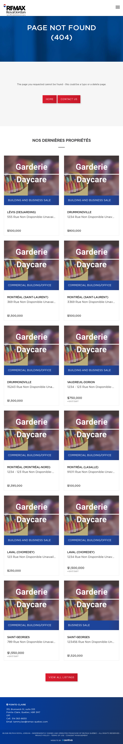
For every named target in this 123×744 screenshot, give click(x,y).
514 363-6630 (19, 719)
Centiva (67, 740)
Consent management (77, 735)
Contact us (69, 99)
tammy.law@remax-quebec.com (30, 722)
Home (49, 99)
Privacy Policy (42, 735)
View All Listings (61, 677)
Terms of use (57, 735)
